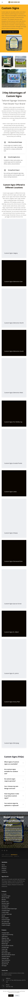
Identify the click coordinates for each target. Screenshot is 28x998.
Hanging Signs (5, 932)
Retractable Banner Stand (8, 954)
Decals (3, 916)
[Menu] (2, 2)
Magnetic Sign (5, 938)
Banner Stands (5, 897)
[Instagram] (4, 850)
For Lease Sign (5, 921)
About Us (7, 854)
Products (4, 868)
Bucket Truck (5, 901)
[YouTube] (6, 850)
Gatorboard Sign (6, 923)
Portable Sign (5, 947)
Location (4, 870)
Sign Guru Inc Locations (7, 856)
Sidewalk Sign (5, 958)
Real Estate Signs (6, 953)
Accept (11, 995)
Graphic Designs (6, 925)
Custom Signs (5, 912)
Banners (4, 899)
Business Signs (5, 903)
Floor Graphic (5, 918)
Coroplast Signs (6, 910)
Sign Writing (5, 964)
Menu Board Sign (6, 940)
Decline (16, 995)
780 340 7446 (9, 986)
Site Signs (4, 965)
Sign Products (14, 854)
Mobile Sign (5, 943)
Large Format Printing (7, 934)
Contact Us (16, 856)
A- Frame (4, 894)
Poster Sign (4, 949)
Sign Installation (6, 960)
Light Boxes (5, 936)
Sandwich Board (6, 956)
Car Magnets (5, 907)
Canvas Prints (5, 905)
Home (3, 854)
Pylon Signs (5, 951)
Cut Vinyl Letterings (7, 914)
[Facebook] (2, 850)
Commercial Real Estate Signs (9, 908)
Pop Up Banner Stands (7, 945)
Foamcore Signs (6, 919)
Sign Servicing (5, 962)
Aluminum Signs (6, 896)
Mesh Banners (5, 942)
